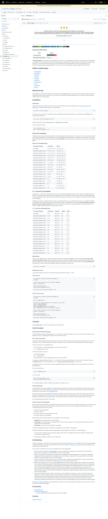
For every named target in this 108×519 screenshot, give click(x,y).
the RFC (46, 399)
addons (13, 9)
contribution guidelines (43, 481)
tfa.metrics (37, 80)
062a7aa (94, 19)
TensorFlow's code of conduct (77, 444)
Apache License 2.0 (37, 499)
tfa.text (36, 87)
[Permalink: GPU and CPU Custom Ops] (31, 293)
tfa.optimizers (37, 82)
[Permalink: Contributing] (31, 440)
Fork (95, 8)
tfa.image (36, 75)
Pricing (44, 2)
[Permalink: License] (31, 496)
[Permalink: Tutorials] (31, 321)
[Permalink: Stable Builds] (31, 103)
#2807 (70, 35)
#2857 (40, 19)
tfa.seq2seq (37, 85)
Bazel (57, 272)
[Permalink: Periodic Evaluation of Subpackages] (31, 402)
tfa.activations (37, 71)
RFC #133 (53, 205)
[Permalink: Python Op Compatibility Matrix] (31, 143)
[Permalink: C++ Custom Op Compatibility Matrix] (31, 208)
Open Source (29, 2)
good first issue (59, 460)
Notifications (87, 8)
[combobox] (10, 21)
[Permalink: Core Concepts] (31, 328)
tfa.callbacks (37, 73)
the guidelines (44, 452)
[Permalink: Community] (31, 486)
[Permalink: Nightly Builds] (31, 256)
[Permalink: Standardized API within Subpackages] (31, 332)
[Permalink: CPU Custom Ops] (31, 275)
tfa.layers (36, 76)
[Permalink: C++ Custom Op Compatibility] (31, 191)
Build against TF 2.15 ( (34, 19)
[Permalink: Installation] (31, 100)
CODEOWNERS (64, 93)
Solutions (14, 2)
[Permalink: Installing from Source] (31, 270)
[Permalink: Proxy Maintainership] (31, 386)
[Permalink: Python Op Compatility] (31, 133)
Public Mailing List (38, 489)
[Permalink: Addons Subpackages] (31, 68)
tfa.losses (36, 78)
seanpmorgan (27, 19)
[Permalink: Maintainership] (31, 90)
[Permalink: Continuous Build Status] (31, 50)
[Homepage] (3, 2)
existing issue (42, 459)
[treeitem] (9, 56)
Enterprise (37, 2)
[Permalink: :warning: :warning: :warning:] (31, 27)
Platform (8, 2)
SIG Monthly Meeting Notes (40, 491)
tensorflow (7, 9)
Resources (21, 2)
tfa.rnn (36, 83)
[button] (94, 110)
